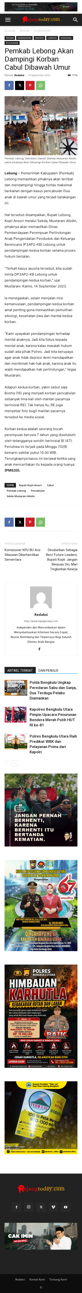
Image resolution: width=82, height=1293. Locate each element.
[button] (7, 20)
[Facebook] (9, 85)
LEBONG (52, 37)
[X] (19, 85)
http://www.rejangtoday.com (41, 621)
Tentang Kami (58, 1279)
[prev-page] (7, 763)
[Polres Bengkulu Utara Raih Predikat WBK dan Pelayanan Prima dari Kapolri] (16, 741)
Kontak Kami (37, 1279)
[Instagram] (28, 1207)
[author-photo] (41, 608)
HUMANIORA (42, 31)
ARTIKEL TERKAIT (20, 670)
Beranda (10, 31)
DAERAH (39, 37)
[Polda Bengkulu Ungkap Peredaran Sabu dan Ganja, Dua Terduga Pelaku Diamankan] (16, 688)
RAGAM (25, 31)
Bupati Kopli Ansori (30, 485)
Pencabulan (38, 490)
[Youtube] (65, 1207)
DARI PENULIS (48, 670)
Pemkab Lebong (16, 490)
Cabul (50, 485)
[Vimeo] (53, 1207)
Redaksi (19, 75)
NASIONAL (66, 37)
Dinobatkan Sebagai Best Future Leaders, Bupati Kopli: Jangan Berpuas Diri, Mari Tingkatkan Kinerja (61, 559)
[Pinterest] (30, 85)
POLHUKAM (12, 42)
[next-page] (15, 763)
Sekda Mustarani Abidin (21, 496)
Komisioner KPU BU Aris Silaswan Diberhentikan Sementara (23, 555)
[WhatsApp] (40, 85)
